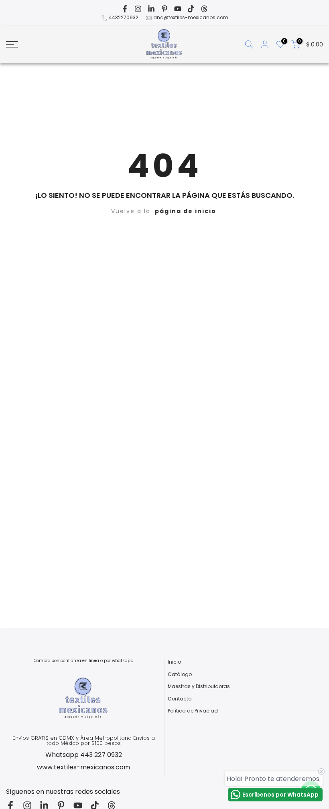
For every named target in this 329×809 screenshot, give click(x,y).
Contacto (179, 699)
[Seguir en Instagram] (138, 9)
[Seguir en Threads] (204, 9)
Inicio (174, 662)
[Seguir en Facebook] (124, 9)
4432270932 (123, 17)
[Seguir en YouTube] (177, 9)
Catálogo (180, 674)
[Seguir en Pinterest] (164, 9)
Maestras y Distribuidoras (199, 686)
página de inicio (185, 211)
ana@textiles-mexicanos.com (190, 17)
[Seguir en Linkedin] (151, 9)
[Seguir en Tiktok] (191, 9)
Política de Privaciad (193, 711)
